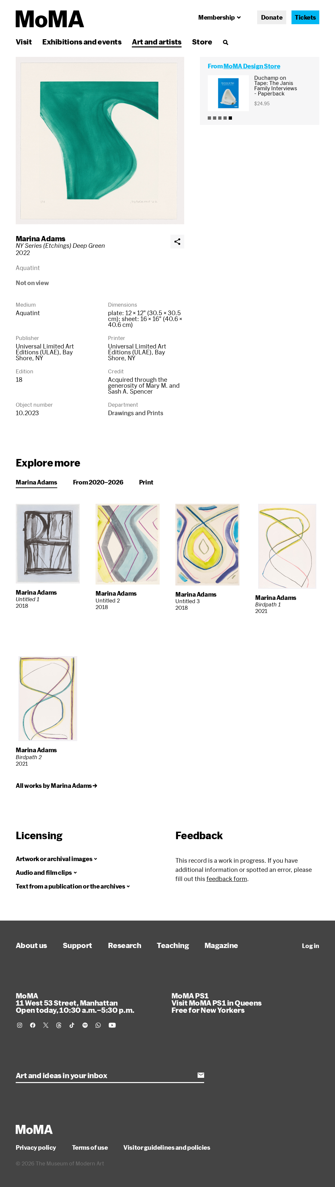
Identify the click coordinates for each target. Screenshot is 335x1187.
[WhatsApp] (98, 1025)
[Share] (177, 241)
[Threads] (59, 1025)
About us (31, 945)
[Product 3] (219, 118)
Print (146, 482)
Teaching (173, 945)
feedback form (226, 878)
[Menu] (225, 42)
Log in (310, 946)
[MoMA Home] (50, 18)
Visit (24, 41)
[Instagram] (20, 1025)
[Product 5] (230, 118)
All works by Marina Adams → (56, 786)
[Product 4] (225, 118)
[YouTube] (112, 1025)
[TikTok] (72, 1025)
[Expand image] (100, 140)
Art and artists (157, 41)
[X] (46, 1025)
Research (124, 945)
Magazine (221, 945)
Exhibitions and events (81, 41)
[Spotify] (85, 1025)
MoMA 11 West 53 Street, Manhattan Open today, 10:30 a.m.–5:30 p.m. (75, 1002)
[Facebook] (33, 1025)
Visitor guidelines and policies (166, 1147)
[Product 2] (214, 118)
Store (202, 41)
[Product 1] (209, 118)
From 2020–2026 (98, 482)
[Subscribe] (201, 1075)
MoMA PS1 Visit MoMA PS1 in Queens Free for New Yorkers (216, 1002)
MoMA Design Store (251, 66)
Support (77, 945)
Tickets (305, 17)
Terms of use (90, 1147)
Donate (271, 17)
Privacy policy (36, 1147)
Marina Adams (40, 238)
